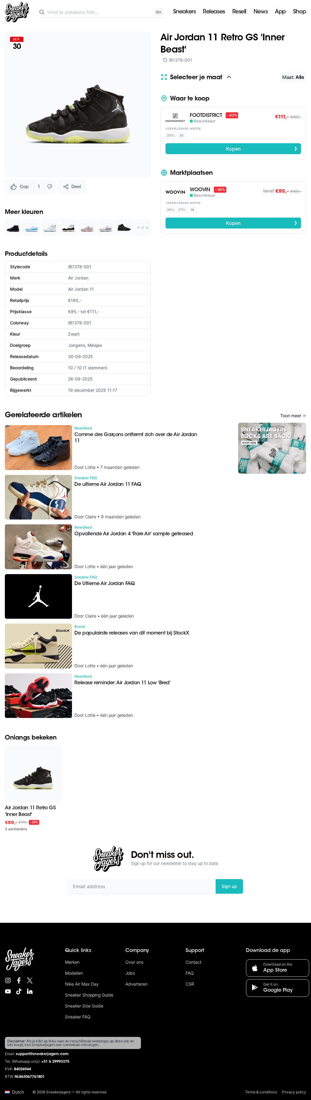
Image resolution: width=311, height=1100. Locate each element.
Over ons (134, 962)
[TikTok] (19, 991)
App (280, 12)
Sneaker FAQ (78, 1016)
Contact (193, 962)
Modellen (74, 973)
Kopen (262, 148)
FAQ (190, 973)
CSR (190, 984)
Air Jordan (78, 277)
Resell (239, 12)
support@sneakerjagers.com (42, 1054)
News (261, 12)
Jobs (130, 973)
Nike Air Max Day (82, 984)
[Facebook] (19, 980)
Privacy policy (294, 1092)
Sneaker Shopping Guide (89, 994)
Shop (299, 12)
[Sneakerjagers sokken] (272, 448)
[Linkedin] (30, 991)
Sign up (229, 886)
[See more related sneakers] (143, 227)
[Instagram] (8, 980)
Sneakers (184, 12)
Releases (214, 12)
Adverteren (136, 984)
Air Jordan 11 (81, 289)
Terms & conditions (261, 1092)
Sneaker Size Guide (84, 1005)
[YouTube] (8, 991)
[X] (30, 980)
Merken (72, 962)
